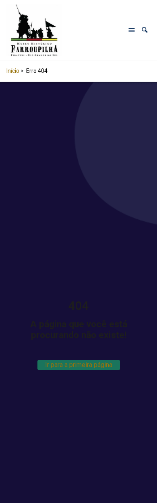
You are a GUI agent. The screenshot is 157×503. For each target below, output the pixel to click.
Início (12, 71)
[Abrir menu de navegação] (131, 30)
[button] (145, 30)
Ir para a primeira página (78, 365)
